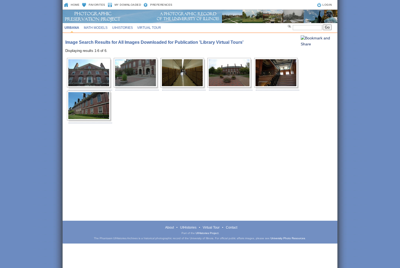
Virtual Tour (149, 27)
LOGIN (327, 4)
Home (75, 4)
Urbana (71, 27)
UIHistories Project (207, 233)
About (169, 227)
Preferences (161, 4)
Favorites (97, 4)
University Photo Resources (287, 238)
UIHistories (122, 27)
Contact (231, 227)
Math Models (95, 27)
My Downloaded (128, 4)
